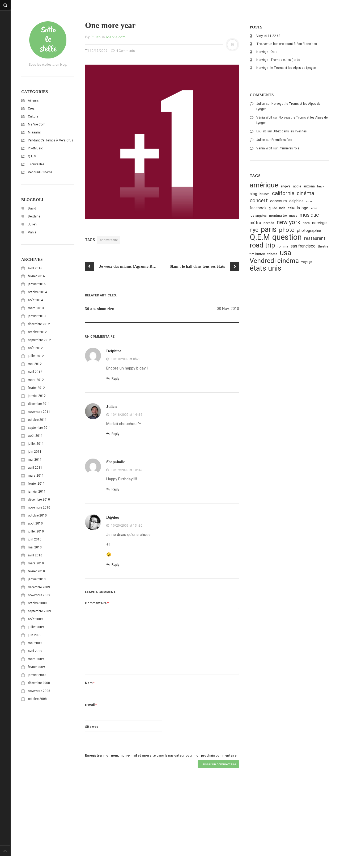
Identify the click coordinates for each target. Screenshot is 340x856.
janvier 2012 (37, 396)
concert (259, 201)
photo (287, 229)
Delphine (34, 216)
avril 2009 (35, 651)
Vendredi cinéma (40, 172)
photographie (309, 230)
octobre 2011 (37, 420)
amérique (264, 185)
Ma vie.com (36, 124)
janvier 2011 (37, 491)
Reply (115, 378)
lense (314, 208)
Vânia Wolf (264, 117)
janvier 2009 (37, 675)
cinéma (305, 193)
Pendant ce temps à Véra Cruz (50, 140)
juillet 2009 (36, 627)
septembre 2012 (39, 340)
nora (306, 223)
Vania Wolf (264, 148)
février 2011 (36, 483)
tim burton (257, 254)
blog (253, 194)
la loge (302, 208)
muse (293, 215)
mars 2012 (36, 380)
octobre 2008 (37, 699)
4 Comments (125, 51)
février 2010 (36, 571)
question (287, 237)
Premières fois (281, 140)
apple (297, 186)
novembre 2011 (39, 412)
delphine (296, 201)
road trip (262, 245)
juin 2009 (34, 635)
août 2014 (35, 300)
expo (309, 201)
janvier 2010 (37, 579)
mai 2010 (35, 547)
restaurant (314, 238)
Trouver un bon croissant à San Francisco (286, 44)
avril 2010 (35, 555)
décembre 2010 (39, 499)
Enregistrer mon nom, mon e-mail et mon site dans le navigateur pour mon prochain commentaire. (161, 755)
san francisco (303, 246)
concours (278, 201)
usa (285, 253)
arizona (309, 186)
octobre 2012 (37, 332)
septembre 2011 (39, 428)
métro (255, 222)
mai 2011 (35, 459)
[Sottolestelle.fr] (47, 39)
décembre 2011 (39, 404)
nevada (269, 223)
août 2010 (35, 523)
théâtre (323, 246)
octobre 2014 (37, 292)
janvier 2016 (37, 284)
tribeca (272, 254)
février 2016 (36, 276)
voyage (306, 262)
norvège (319, 222)
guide (273, 208)
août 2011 (35, 436)
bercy (320, 186)
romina (283, 246)
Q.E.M (32, 156)
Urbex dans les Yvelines (290, 131)
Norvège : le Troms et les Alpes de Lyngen (286, 68)
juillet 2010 (36, 531)
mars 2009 (36, 659)
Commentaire (97, 603)
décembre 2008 (39, 683)
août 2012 (35, 348)
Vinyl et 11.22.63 (268, 36)
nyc (254, 229)
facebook (258, 208)
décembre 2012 (39, 324)
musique (309, 215)
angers (285, 186)
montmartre (278, 215)
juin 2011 (34, 452)
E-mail (91, 705)
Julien (32, 224)
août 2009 (35, 619)
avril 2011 (35, 467)
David (32, 208)
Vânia (32, 232)
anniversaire (109, 240)
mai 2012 (35, 364)
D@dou (112, 517)
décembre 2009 (39, 587)
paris (269, 229)
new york (288, 222)
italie (291, 208)
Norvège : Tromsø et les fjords (278, 60)
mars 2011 (36, 475)
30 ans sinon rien (99, 309)
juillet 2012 (36, 356)
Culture (33, 116)
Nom (90, 683)
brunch (265, 194)
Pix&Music (35, 148)
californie (283, 193)
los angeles (258, 215)
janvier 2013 (37, 316)
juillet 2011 (36, 444)
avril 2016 (35, 268)
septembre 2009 (39, 611)
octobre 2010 (37, 515)
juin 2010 (34, 539)
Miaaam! (34, 132)
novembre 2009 (39, 595)
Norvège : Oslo (266, 52)
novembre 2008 (39, 691)
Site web (91, 727)
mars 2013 (36, 308)
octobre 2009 (37, 603)
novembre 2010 (39, 507)
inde (282, 208)
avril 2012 (35, 372)
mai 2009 (35, 643)
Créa (31, 108)
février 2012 (36, 388)
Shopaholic (115, 462)
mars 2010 (36, 563)
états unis (265, 268)
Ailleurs (33, 100)
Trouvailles (36, 164)
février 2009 (36, 667)
